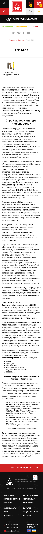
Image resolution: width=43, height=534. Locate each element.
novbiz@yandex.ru (12, 531)
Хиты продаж (7, 26)
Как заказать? (10, 508)
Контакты (28, 502)
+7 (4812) (12, 524)
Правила (27, 515)
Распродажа (21, 26)
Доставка (8, 515)
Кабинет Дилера (30, 495)
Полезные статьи (11, 499)
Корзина (40, 5)
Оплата (7, 512)
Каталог (27, 508)
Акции (35, 26)
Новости (7, 502)
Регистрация (4, 11)
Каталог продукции (21, 467)
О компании (9, 495)
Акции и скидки (30, 512)
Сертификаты (29, 499)
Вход (4, 3)
